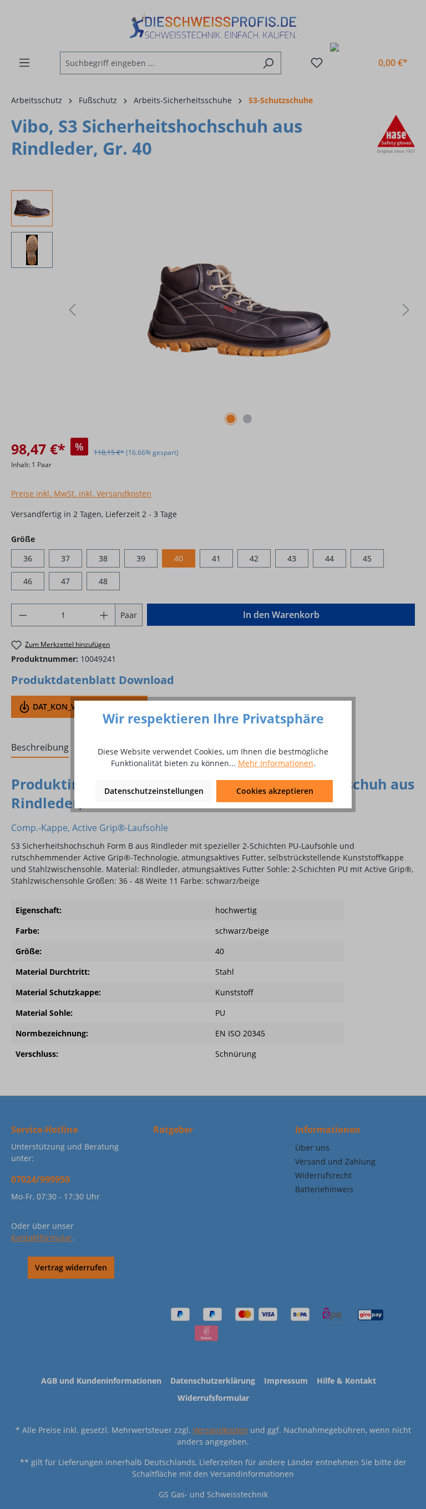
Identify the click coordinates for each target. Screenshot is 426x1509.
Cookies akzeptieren (274, 791)
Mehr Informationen (275, 763)
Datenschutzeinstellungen (154, 791)
